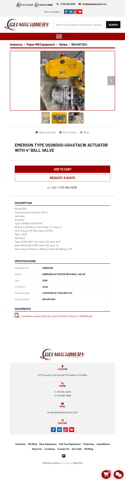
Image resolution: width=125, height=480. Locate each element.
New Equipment (48, 443)
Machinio (77, 462)
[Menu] (59, 36)
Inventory (20, 443)
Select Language (51, 11)
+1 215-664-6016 (67, 4)
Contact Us (63, 448)
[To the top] (64, 456)
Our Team (77, 448)
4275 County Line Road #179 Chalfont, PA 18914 (62, 375)
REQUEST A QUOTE (62, 178)
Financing (88, 443)
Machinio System (52, 462)
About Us (37, 448)
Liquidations (103, 443)
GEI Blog (32, 443)
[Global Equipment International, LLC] (62, 354)
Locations (49, 448)
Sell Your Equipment (70, 443)
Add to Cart (62, 169)
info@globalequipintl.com (94, 4)
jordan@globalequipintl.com (62, 412)
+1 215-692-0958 (62, 395)
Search (113, 24)
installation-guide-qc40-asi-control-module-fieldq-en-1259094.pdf (57, 316)
